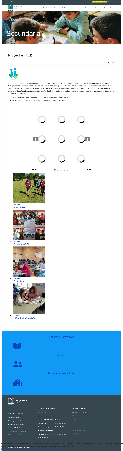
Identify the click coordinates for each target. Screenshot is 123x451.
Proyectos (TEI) (21, 244)
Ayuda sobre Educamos (79, 412)
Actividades (19, 207)
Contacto (74, 419)
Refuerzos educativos (24, 318)
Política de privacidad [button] (33, 449)
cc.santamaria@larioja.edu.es (17, 431)
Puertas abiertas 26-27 (99, 1)
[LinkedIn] (113, 62)
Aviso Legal (75, 433)
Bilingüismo (19, 281)
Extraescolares (108, 8)
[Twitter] (108, 62)
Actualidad (77, 8)
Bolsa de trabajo (77, 416)
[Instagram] (13, 1)
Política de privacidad (14, 435)
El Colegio (46, 8)
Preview (16, 205)
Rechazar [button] (20, 449)
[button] (51, 449)
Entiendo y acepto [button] (7, 449)
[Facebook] (103, 62)
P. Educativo (66, 8)
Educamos (111, 1)
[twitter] (11, 1)
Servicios (87, 8)
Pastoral (97, 8)
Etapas (56, 8)
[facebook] (8, 1)
